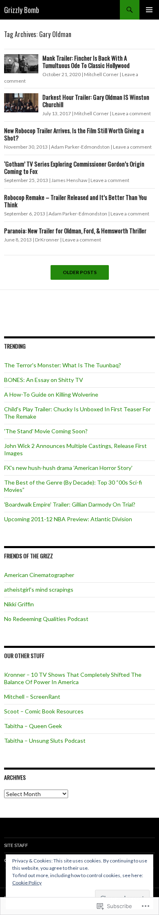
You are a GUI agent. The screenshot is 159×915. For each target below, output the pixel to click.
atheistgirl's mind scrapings (38, 589)
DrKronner (47, 240)
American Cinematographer (39, 574)
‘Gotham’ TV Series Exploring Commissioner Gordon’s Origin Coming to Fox (74, 167)
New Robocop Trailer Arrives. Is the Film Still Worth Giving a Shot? (74, 134)
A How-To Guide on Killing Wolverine (51, 394)
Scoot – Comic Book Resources (44, 711)
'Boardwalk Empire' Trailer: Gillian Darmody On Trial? (69, 504)
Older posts (80, 272)
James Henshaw (69, 180)
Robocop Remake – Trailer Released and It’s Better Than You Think (75, 201)
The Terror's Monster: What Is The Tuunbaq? (62, 365)
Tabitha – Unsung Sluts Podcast (45, 740)
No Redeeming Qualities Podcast (46, 618)
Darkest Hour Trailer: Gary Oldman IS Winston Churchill (95, 100)
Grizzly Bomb (21, 9)
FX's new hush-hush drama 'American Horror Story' (68, 467)
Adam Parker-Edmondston (80, 147)
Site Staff (16, 845)
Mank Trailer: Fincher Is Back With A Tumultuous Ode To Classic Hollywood (86, 61)
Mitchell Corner (101, 74)
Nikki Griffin (19, 604)
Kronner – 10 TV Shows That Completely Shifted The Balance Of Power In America (72, 678)
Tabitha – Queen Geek (33, 725)
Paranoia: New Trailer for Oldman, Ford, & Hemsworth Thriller (75, 230)
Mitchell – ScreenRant (32, 696)
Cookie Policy (27, 883)
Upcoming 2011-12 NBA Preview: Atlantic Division (68, 519)
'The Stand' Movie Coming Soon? (46, 431)
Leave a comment (131, 113)
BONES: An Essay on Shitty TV (43, 379)
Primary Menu (149, 10)
